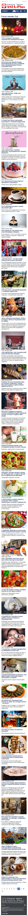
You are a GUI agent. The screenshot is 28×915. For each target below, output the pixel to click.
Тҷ (4, 1)
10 (23, 888)
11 (2, 891)
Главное (4, 11)
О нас (3, 905)
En (6, 1)
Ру (2, 1)
